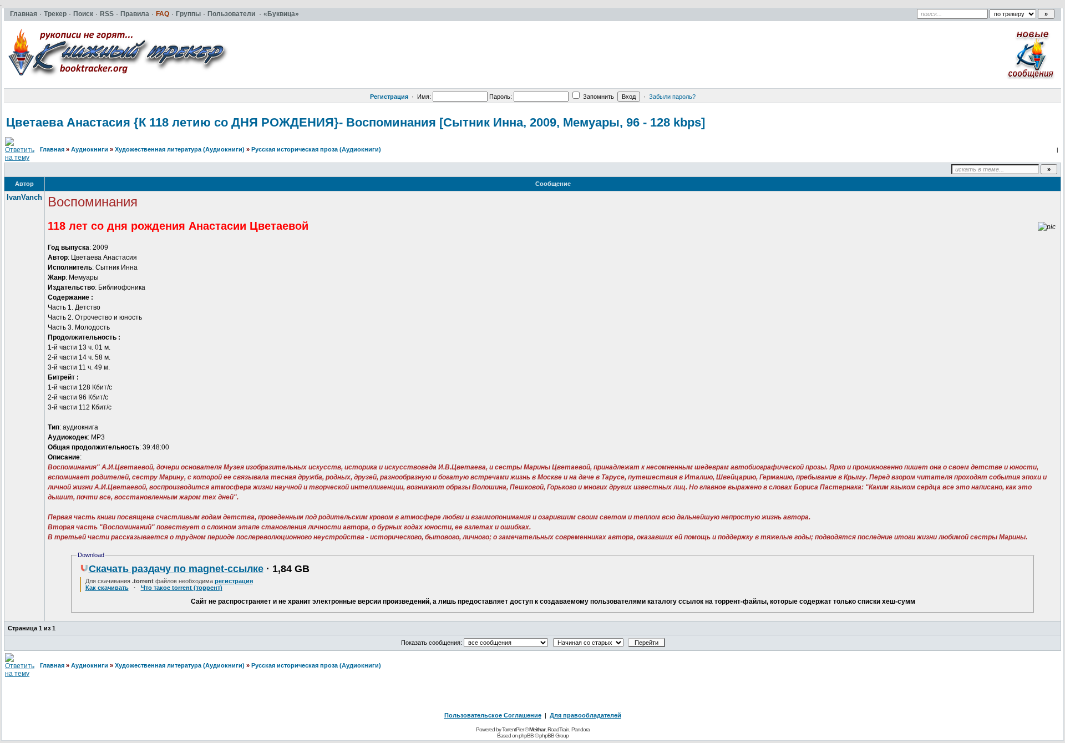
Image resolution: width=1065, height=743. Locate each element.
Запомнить (597, 96)
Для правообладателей (585, 715)
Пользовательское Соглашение (492, 715)
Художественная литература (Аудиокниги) (180, 149)
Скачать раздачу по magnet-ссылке (176, 568)
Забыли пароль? (672, 96)
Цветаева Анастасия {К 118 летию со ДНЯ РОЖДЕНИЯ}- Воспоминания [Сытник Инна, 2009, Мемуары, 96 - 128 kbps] (355, 122)
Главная (52, 149)
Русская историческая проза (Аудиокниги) (316, 149)
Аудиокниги (89, 149)
